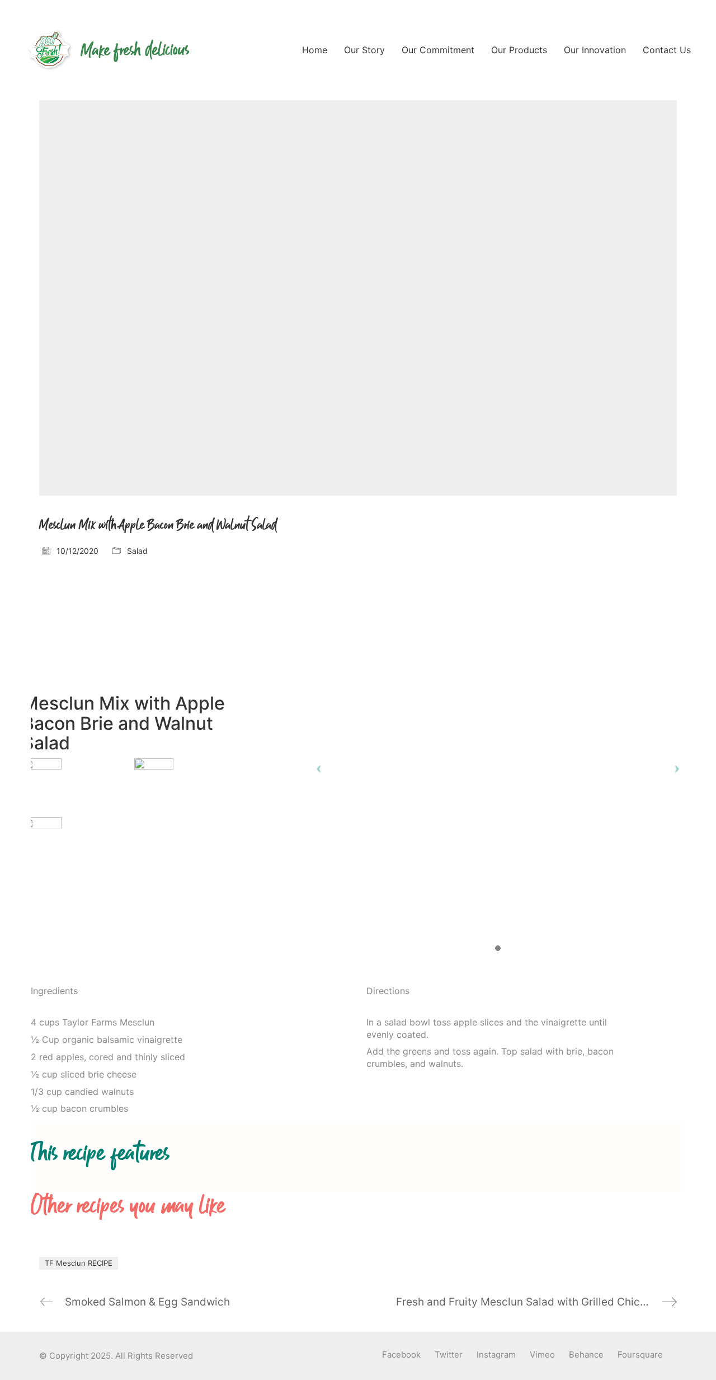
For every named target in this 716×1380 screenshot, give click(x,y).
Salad (137, 551)
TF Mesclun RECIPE (78, 1262)
